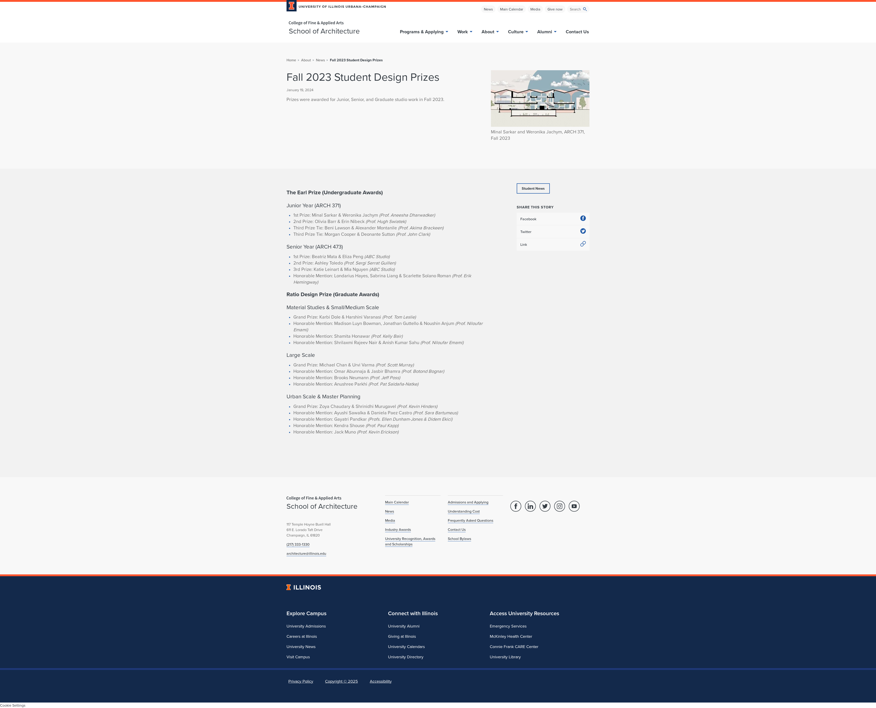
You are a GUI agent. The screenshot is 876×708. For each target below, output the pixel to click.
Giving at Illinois (402, 636)
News (488, 9)
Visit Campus (298, 657)
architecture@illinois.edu (306, 553)
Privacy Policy (300, 681)
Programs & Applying (422, 31)
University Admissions (306, 626)
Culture (516, 31)
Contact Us (577, 31)
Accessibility (381, 681)
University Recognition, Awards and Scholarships (410, 541)
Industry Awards (398, 529)
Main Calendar (511, 9)
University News (301, 646)
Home (291, 59)
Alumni (544, 31)
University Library (505, 657)
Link (523, 244)
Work (462, 31)
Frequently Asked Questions (470, 520)
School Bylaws (459, 538)
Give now (555, 9)
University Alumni (404, 626)
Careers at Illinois (302, 636)
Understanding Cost (464, 511)
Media (535, 9)
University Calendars (406, 646)
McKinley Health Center (511, 636)
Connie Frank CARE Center (514, 646)
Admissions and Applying (468, 502)
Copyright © (341, 681)
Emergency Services (508, 626)
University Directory (405, 657)
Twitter (525, 231)
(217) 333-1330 (298, 544)
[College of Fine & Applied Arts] (334, 23)
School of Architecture (324, 30)
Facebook (528, 218)
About (488, 31)
